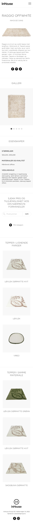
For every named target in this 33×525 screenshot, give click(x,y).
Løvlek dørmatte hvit (16, 281)
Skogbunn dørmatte (16, 485)
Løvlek (16, 318)
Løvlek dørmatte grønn (16, 411)
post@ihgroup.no (20, 513)
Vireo (16, 355)
